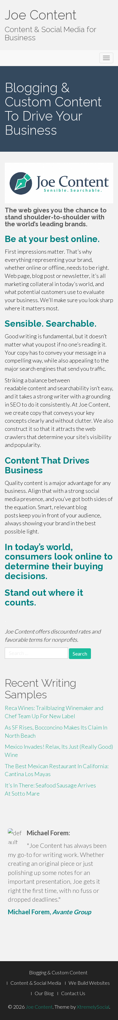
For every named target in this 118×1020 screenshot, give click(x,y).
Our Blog (44, 993)
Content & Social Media (35, 983)
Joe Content (40, 15)
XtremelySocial (93, 1007)
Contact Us (73, 993)
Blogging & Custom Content (58, 972)
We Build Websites (89, 983)
